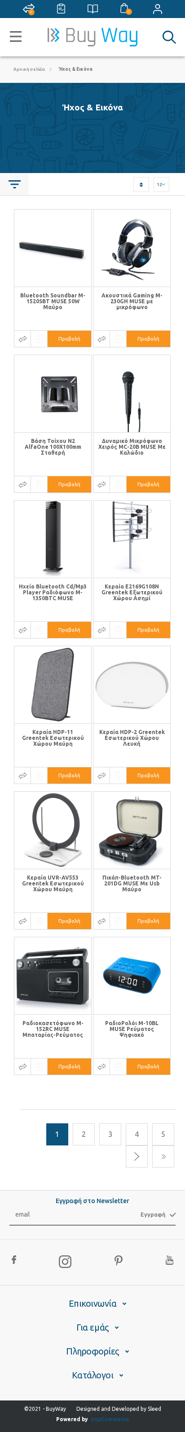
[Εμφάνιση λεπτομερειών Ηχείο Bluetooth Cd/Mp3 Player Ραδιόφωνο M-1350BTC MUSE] (52, 539)
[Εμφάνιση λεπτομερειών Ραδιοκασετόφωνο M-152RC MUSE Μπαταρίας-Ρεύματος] (52, 975)
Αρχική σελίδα (29, 69)
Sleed (154, 1409)
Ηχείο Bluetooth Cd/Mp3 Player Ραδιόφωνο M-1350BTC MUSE (53, 592)
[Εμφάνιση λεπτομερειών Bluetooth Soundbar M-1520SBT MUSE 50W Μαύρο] (52, 248)
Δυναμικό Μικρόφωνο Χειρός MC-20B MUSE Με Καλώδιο (132, 447)
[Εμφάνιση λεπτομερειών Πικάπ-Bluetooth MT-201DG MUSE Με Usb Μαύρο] (131, 830)
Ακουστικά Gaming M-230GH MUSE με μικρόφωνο (132, 301)
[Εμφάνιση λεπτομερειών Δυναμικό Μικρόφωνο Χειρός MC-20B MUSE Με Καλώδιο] (131, 393)
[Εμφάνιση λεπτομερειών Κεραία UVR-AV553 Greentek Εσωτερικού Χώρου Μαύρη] (52, 830)
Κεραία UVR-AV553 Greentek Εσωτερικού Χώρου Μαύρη (53, 883)
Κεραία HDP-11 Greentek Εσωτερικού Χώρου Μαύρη (53, 738)
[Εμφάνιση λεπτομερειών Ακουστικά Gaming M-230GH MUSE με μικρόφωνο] (131, 248)
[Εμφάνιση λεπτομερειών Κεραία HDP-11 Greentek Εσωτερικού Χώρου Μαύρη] (52, 684)
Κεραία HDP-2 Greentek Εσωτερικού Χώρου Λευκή (132, 738)
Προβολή (69, 339)
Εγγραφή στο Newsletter (92, 1200)
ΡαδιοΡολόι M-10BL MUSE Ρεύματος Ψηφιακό (132, 1029)
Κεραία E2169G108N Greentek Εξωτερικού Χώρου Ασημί (132, 592)
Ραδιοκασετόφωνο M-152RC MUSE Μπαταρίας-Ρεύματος (53, 1029)
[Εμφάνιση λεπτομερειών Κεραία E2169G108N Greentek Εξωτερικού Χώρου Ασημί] (131, 539)
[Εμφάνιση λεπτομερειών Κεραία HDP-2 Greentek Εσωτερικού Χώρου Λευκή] (131, 684)
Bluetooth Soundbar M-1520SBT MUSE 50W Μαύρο (52, 301)
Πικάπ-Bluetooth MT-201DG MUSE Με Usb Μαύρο (132, 883)
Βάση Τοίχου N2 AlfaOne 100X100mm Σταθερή (53, 447)
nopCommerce (110, 1419)
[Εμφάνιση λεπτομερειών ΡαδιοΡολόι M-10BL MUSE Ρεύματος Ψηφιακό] (131, 975)
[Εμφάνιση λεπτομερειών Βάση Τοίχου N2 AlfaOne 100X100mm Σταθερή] (52, 393)
